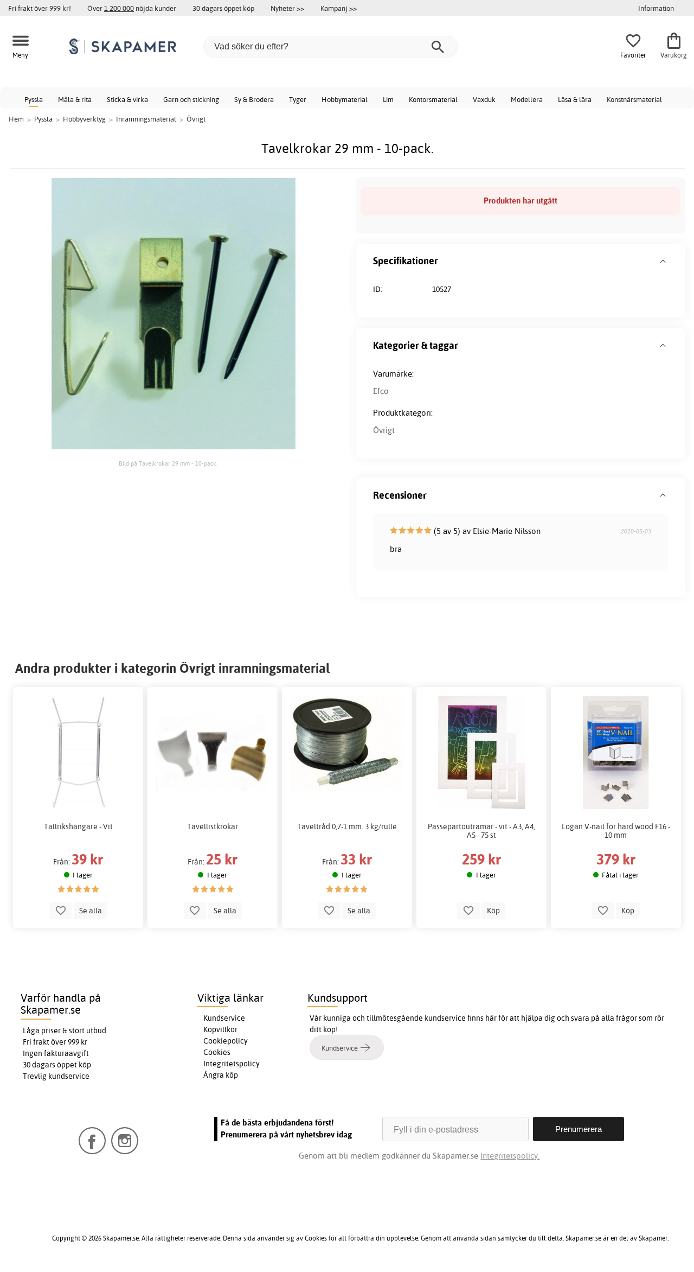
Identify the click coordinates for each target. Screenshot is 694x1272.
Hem (16, 119)
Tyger (297, 99)
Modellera (527, 99)
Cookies (216, 1052)
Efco (381, 391)
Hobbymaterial (345, 99)
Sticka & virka (127, 99)
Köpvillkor (220, 1029)
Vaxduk (484, 99)
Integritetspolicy (231, 1064)
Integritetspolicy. (509, 1155)
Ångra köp (220, 1075)
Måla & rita (75, 99)
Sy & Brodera (254, 99)
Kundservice (224, 1018)
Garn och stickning (191, 99)
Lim (388, 99)
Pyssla (33, 99)
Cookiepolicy (225, 1041)
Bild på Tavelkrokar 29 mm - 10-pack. (168, 463)
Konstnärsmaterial (634, 99)
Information (656, 8)
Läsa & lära (575, 99)
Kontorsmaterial (433, 99)
